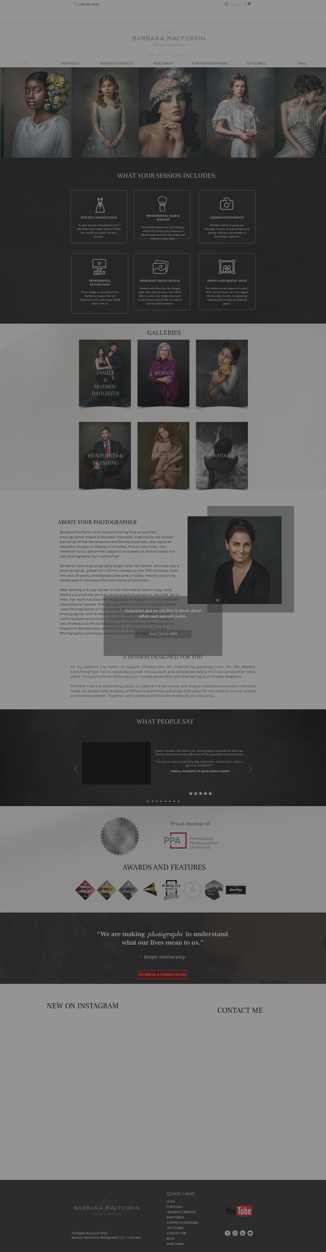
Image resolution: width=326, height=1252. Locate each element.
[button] (217, 600)
